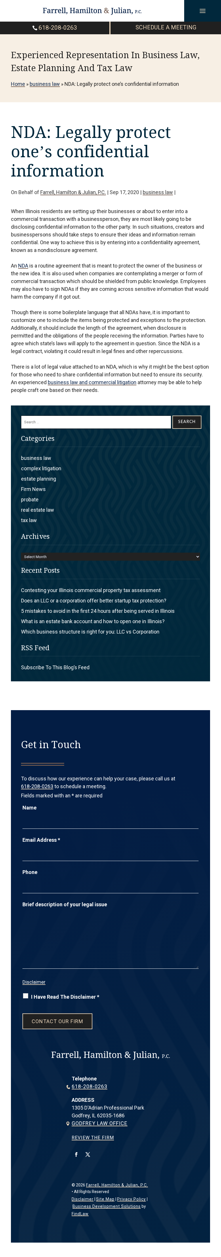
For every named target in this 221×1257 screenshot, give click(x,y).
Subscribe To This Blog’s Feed (55, 667)
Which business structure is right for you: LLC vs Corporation (90, 632)
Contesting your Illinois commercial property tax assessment (91, 590)
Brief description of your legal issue (64, 904)
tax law (29, 520)
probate (30, 499)
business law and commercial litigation (92, 382)
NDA (23, 266)
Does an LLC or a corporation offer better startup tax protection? (93, 601)
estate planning (38, 479)
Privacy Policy (131, 1199)
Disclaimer (33, 982)
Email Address (41, 840)
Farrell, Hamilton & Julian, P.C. (73, 192)
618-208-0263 (58, 27)
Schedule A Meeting (166, 27)
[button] (202, 11)
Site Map (105, 1199)
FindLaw (80, 1214)
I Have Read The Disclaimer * (65, 997)
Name (29, 808)
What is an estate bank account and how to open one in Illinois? (93, 621)
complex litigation (41, 468)
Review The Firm (93, 1137)
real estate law (37, 510)
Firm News (33, 489)
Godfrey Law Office (99, 1123)
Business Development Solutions (107, 1206)
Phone (29, 872)
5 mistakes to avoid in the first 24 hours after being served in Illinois (98, 611)
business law (158, 192)
